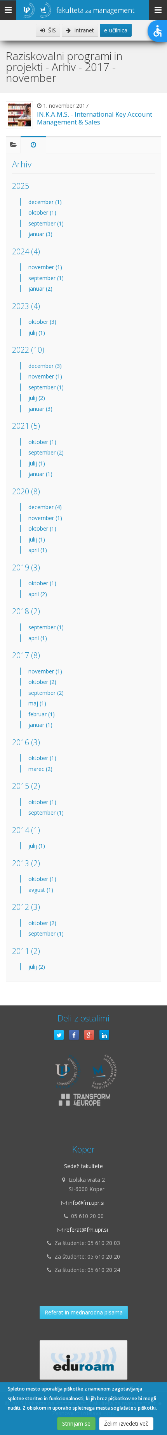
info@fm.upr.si (86, 1202)
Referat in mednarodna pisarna (84, 1312)
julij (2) (36, 397)
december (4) (45, 507)
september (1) (46, 223)
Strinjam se (76, 1423)
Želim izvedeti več (126, 1423)
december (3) (45, 365)
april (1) (37, 550)
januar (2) (40, 288)
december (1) (45, 202)
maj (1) (37, 703)
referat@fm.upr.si (86, 1229)
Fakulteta (95, 10)
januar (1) (40, 474)
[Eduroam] (83, 1360)
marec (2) (40, 769)
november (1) (45, 267)
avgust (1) (40, 889)
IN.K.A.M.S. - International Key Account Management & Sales (94, 118)
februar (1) (41, 714)
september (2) (46, 452)
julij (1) (36, 332)
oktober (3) (42, 321)
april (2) (37, 594)
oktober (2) (42, 682)
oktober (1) (42, 212)
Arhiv (21, 164)
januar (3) (40, 234)
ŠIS (51, 30)
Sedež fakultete (83, 1166)
